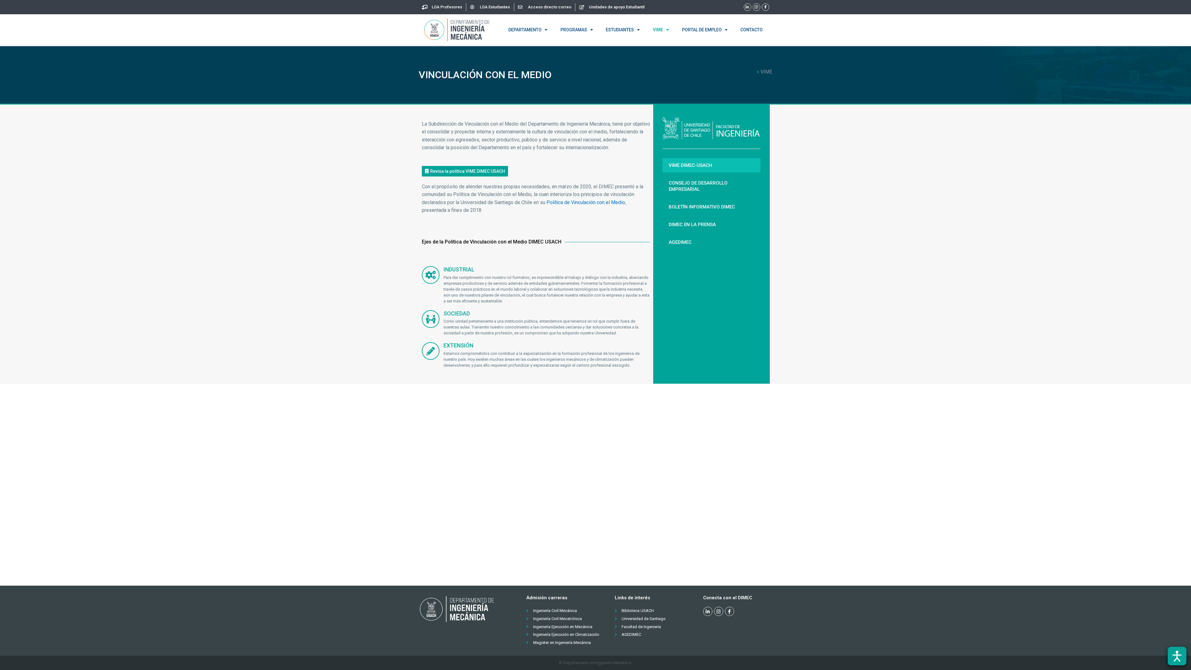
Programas (573, 29)
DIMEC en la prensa (692, 224)
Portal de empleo (702, 29)
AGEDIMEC (680, 242)
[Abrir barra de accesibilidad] (1177, 656)
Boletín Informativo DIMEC (702, 207)
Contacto (751, 29)
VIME (658, 29)
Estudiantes (620, 29)
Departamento (525, 29)
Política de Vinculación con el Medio (585, 202)
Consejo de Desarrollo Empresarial (698, 186)
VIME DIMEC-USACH (690, 165)
